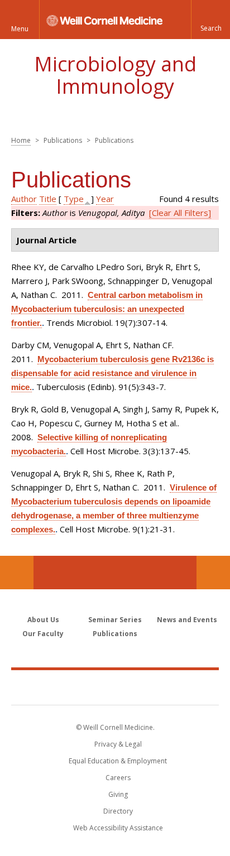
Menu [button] (19, 28)
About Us (43, 619)
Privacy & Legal (118, 744)
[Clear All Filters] (180, 212)
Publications (115, 633)
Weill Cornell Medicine (115, 687)
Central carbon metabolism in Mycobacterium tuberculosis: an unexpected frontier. (107, 309)
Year (105, 198)
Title (47, 198)
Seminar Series (115, 619)
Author (24, 198)
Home (21, 140)
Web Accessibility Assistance (118, 828)
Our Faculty (43, 633)
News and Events (187, 619)
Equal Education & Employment (118, 761)
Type (74, 198)
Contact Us (213, 572)
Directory (118, 811)
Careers (118, 777)
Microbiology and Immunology (115, 75)
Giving (118, 794)
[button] (210, 19)
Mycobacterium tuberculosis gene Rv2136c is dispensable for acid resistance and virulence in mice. (112, 373)
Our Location (16, 572)
